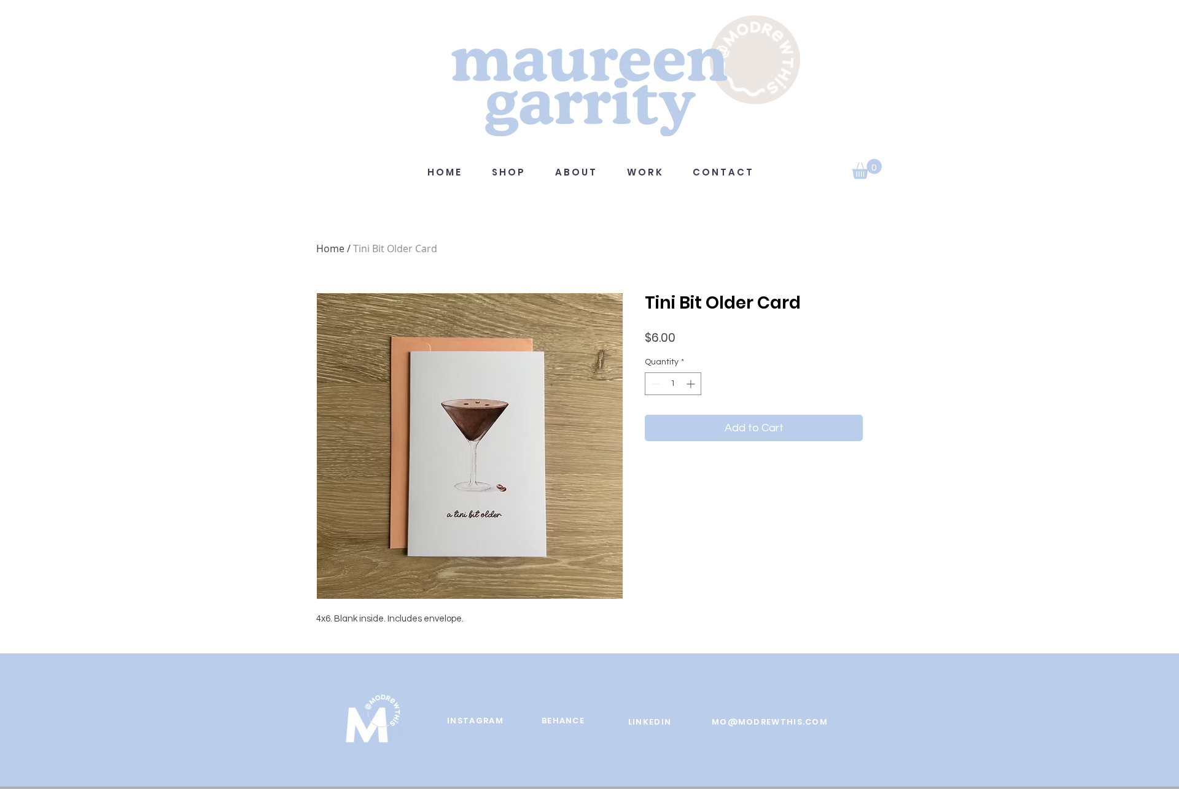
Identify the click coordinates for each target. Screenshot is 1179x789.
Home (330, 248)
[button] (867, 169)
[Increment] (691, 383)
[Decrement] (654, 383)
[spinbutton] (673, 383)
